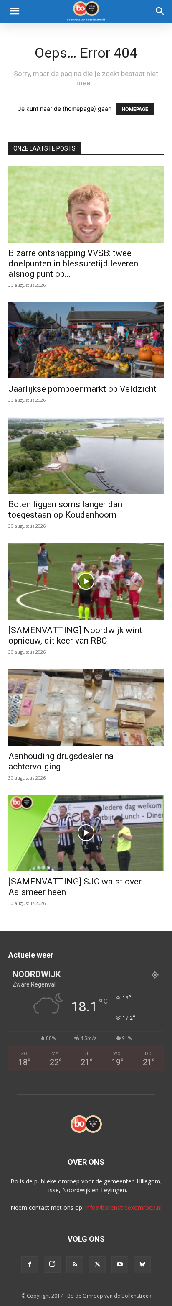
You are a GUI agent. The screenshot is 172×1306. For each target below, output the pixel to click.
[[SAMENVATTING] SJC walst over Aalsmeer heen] (86, 833)
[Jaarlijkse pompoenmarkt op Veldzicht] (86, 340)
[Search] (160, 11)
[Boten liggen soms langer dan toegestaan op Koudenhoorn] (86, 455)
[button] (14, 11)
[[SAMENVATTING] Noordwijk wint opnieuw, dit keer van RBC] (86, 581)
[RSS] (74, 1264)
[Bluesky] (142, 1264)
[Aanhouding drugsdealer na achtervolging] (86, 707)
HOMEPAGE (135, 109)
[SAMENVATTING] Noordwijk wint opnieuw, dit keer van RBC (75, 635)
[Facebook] (29, 1264)
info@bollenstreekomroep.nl (123, 1207)
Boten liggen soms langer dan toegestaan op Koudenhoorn (65, 509)
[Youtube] (119, 1264)
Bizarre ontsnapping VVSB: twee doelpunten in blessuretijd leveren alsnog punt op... (73, 263)
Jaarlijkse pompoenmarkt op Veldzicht (82, 389)
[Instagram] (52, 1264)
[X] (97, 1264)
